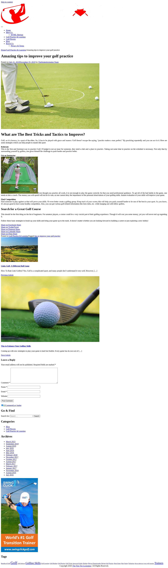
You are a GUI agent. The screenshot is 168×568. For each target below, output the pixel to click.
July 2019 (10, 448)
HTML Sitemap (17, 35)
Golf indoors (21, 563)
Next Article (5, 355)
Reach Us (10, 44)
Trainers (158, 563)
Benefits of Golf (5, 563)
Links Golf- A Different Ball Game (15, 266)
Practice (111, 563)
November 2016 (12, 470)
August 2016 (11, 473)
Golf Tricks (69, 563)
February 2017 (11, 466)
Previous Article (7, 275)
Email (4, 392)
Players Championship (94, 563)
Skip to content (7, 2)
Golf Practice (61, 563)
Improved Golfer (78, 563)
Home (8, 30)
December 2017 (12, 457)
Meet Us (9, 32)
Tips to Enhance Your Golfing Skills (16, 346)
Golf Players (11, 39)
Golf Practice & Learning (16, 37)
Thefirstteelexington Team (48, 62)
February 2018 (11, 455)
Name (4, 387)
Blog (8, 41)
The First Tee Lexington (81, 566)
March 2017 (10, 464)
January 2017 (11, 468)
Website (4, 396)
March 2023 (10, 442)
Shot (122, 563)
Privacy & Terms (17, 46)
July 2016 (10, 475)
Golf (14, 563)
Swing (126, 563)
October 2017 (11, 459)
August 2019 (11, 446)
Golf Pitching (53, 563)
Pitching (85, 563)
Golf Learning (45, 563)
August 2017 (11, 462)
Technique (131, 563)
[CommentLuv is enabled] (12, 405)
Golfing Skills (33, 563)
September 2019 (12, 444)
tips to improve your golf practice (47, 236)
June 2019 (10, 450)
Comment (5, 383)
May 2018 (10, 453)
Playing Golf (105, 563)
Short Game (117, 563)
